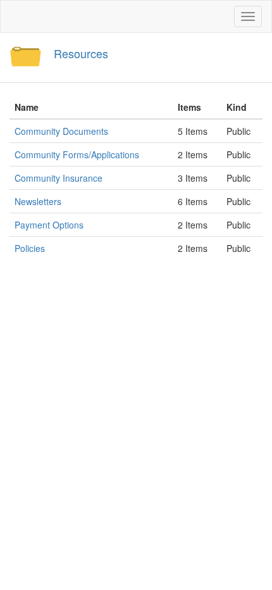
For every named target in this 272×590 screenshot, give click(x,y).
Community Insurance (58, 178)
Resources (81, 53)
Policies (30, 248)
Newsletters (38, 201)
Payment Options (49, 224)
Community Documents (61, 131)
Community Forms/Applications (77, 154)
